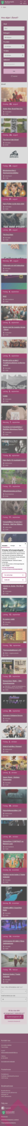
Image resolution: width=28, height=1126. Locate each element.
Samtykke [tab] (4, 545)
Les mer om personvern (8, 567)
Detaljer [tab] (13, 545)
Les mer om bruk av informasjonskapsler (12, 569)
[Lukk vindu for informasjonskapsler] (25, 543)
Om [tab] (20, 545)
